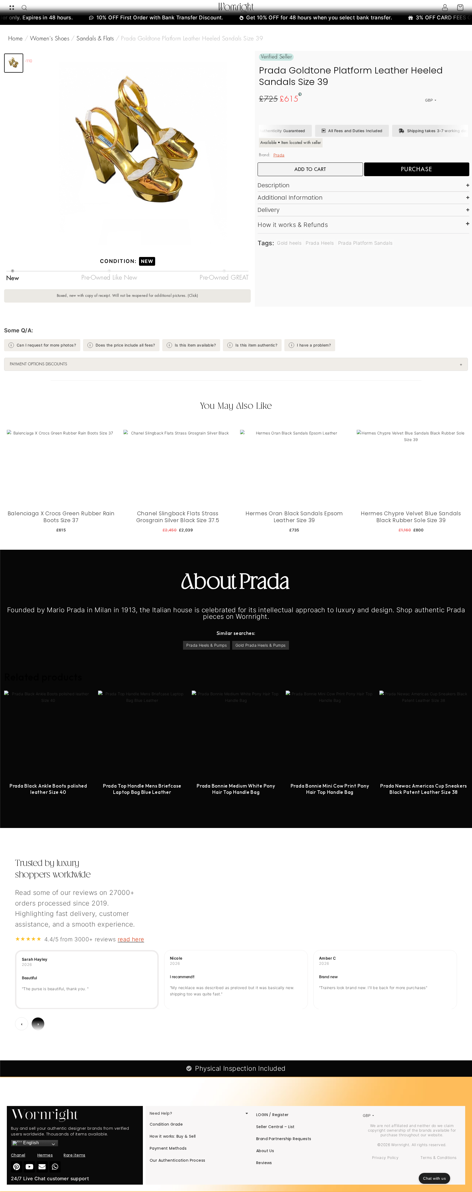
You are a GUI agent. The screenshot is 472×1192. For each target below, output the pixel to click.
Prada (279, 155)
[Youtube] (29, 1166)
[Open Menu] (11, 7)
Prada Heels (320, 243)
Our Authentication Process (177, 1160)
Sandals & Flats (95, 39)
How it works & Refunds (293, 224)
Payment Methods (168, 1148)
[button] (13, 63)
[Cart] (460, 7)
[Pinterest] (16, 1166)
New (147, 261)
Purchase (416, 169)
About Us (265, 1150)
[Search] (24, 7)
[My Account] (445, 7)
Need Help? (161, 1113)
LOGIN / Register (272, 1114)
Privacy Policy (385, 1157)
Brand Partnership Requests (283, 1138)
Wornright (236, 7)
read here (131, 939)
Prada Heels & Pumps (206, 645)
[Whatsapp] (55, 1166)
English (30, 1142)
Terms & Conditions (438, 1157)
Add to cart (310, 169)
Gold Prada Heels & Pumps (260, 645)
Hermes (45, 1155)
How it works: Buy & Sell (173, 1136)
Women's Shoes (49, 39)
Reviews (264, 1163)
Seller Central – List (275, 1126)
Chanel (18, 1155)
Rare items (74, 1155)
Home (15, 39)
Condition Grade (166, 1124)
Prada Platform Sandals (365, 243)
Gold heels (289, 243)
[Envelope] (42, 1166)
